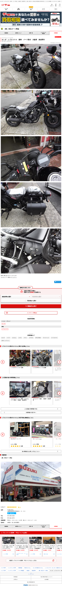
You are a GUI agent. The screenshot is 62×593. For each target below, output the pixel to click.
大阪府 (27, 570)
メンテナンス (43, 9)
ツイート (58, 281)
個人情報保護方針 (31, 582)
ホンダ (3, 323)
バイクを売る (31, 9)
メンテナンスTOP (12, 567)
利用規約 (16, 576)
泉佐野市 (34, 570)
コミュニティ (55, 9)
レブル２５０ (5, 329)
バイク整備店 (21, 570)
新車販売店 (18, 9)
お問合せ (16, 579)
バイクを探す (6, 9)
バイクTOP (3, 567)
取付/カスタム (28, 567)
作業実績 (20, 567)
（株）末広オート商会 (43, 570)
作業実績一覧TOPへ (31, 412)
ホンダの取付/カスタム (38, 567)
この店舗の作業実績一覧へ (31, 409)
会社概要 (46, 579)
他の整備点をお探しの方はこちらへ (31, 451)
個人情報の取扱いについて (46, 576)
